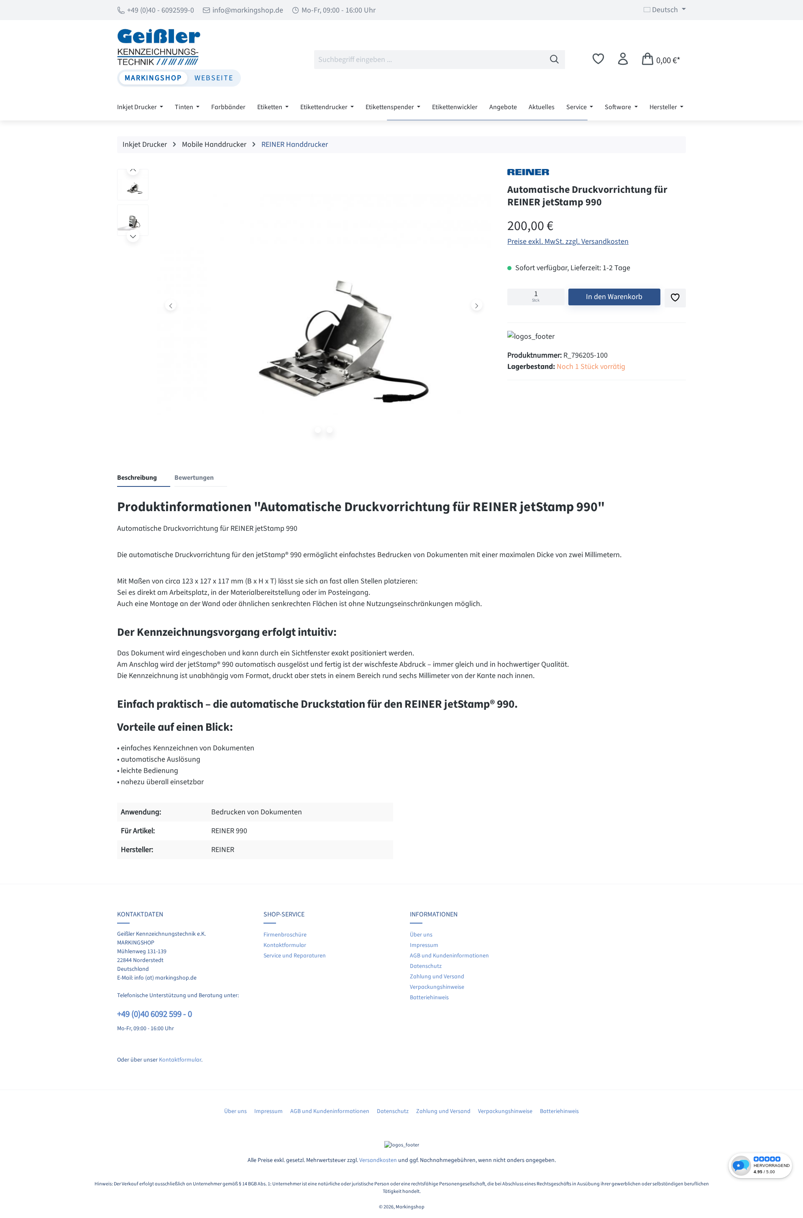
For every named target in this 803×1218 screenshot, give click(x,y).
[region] (304, 307)
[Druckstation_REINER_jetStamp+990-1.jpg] (324, 305)
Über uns (421, 935)
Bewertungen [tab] (194, 477)
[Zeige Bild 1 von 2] (318, 430)
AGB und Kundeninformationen (449, 956)
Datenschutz (426, 966)
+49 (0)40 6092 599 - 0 (154, 1014)
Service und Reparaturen (294, 956)
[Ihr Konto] (623, 59)
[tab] (143, 478)
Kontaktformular (180, 1060)
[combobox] (429, 59)
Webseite (213, 78)
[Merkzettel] (598, 59)
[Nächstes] (476, 304)
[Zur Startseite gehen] (179, 46)
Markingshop (153, 78)
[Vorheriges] (170, 304)
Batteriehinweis (429, 997)
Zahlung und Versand (437, 976)
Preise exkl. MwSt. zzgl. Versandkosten (568, 241)
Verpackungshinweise (437, 987)
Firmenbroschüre (285, 935)
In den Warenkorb (614, 297)
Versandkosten (378, 1160)
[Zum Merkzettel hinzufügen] (675, 298)
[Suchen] (554, 59)
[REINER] (528, 172)
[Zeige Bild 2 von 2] (329, 430)
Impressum (424, 945)
